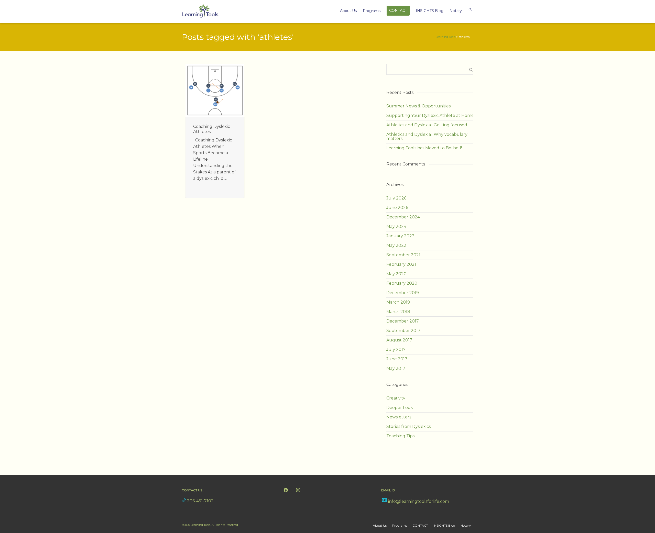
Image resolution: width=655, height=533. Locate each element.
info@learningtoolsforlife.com (418, 501)
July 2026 (396, 198)
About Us (348, 10)
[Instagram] (298, 490)
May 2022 (396, 245)
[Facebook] (285, 490)
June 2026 (397, 207)
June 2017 (396, 359)
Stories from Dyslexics (408, 426)
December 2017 (402, 321)
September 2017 (403, 330)
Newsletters (398, 417)
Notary (456, 10)
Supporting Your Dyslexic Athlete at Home (430, 115)
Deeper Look (399, 407)
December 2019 (402, 292)
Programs (371, 10)
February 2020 (401, 283)
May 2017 (395, 368)
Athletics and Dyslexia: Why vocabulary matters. (426, 136)
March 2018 (398, 311)
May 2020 (396, 273)
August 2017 (399, 340)
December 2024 (403, 217)
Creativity (395, 398)
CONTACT (398, 10)
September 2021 (403, 254)
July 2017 (396, 349)
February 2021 (401, 264)
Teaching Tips (400, 436)
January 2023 (400, 236)
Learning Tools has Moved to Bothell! (424, 148)
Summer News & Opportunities (418, 106)
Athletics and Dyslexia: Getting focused (426, 125)
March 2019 (398, 302)
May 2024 (396, 226)
